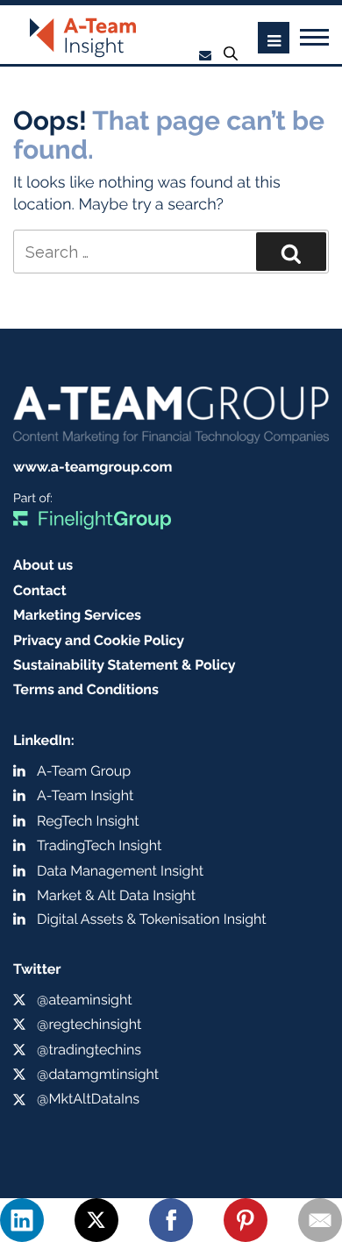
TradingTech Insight (99, 845)
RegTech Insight (88, 821)
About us (43, 565)
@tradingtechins (89, 1049)
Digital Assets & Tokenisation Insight (152, 919)
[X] (96, 1220)
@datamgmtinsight (98, 1074)
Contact (40, 590)
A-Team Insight (85, 795)
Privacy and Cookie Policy (98, 640)
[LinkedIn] (22, 1220)
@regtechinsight (89, 1024)
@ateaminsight (84, 999)
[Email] (320, 1220)
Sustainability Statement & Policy (124, 664)
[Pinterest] (245, 1220)
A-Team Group (84, 771)
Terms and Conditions (86, 689)
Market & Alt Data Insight (116, 895)
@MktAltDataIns (88, 1098)
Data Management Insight (120, 870)
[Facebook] (171, 1220)
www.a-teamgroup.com (92, 466)
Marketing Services (77, 615)
